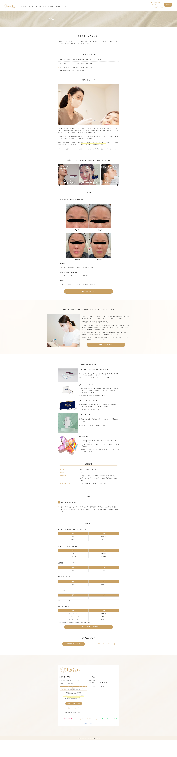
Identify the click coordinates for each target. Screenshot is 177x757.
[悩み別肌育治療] (89, 174)
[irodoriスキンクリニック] (9, 6)
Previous (59, 185)
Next (117, 185)
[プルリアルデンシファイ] (68, 174)
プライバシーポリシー (88, 723)
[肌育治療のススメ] (111, 174)
